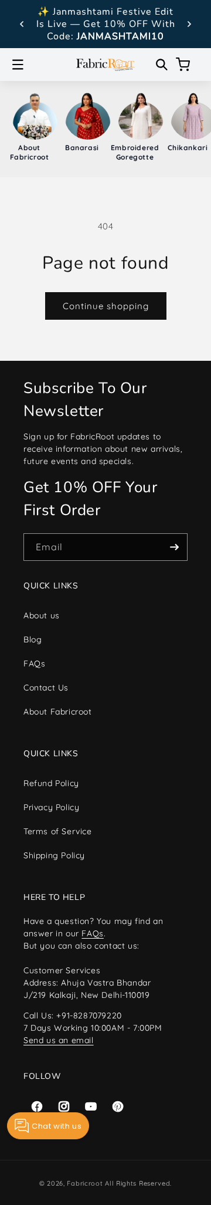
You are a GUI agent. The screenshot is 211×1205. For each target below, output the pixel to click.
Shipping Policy (54, 855)
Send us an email (58, 1040)
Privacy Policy (51, 807)
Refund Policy (51, 783)
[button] (18, 64)
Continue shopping (106, 306)
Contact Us (46, 687)
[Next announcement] (189, 24)
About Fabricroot (57, 711)
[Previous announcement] (22, 24)
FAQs (34, 663)
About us (41, 615)
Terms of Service (57, 831)
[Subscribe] (174, 547)
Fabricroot (85, 1183)
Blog (32, 639)
